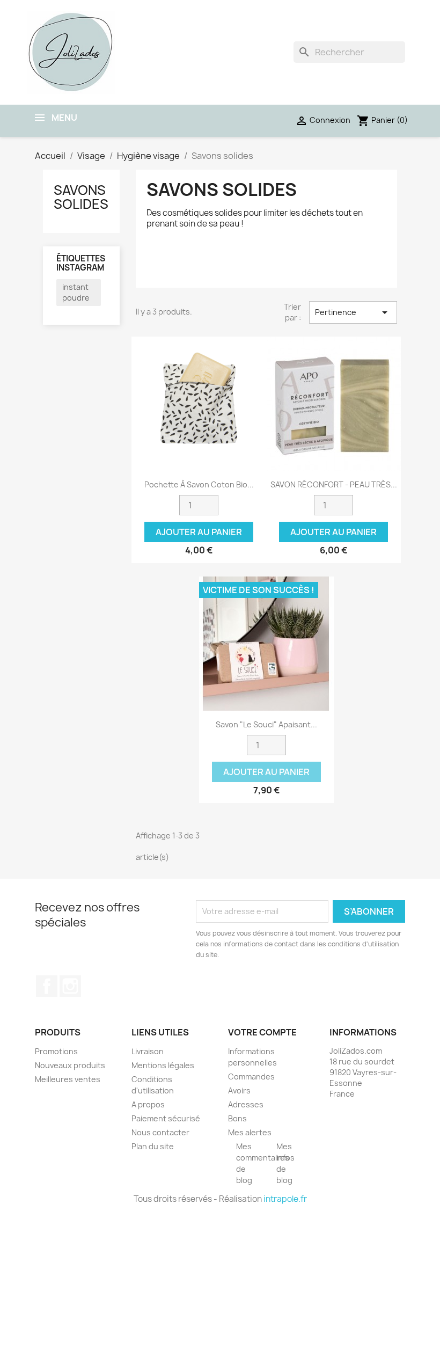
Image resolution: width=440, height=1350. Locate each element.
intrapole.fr (285, 1199)
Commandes (251, 1076)
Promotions (56, 1051)
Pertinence (353, 312)
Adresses (245, 1104)
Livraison (147, 1051)
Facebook (46, 986)
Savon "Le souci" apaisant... (266, 724)
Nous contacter (160, 1132)
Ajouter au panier (199, 532)
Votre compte (262, 1032)
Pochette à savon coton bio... (199, 484)
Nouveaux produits (70, 1065)
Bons (237, 1118)
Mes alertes (250, 1132)
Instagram (70, 986)
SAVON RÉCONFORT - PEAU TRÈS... (333, 484)
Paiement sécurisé (165, 1118)
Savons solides (81, 197)
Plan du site (152, 1146)
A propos (148, 1104)
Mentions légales (162, 1065)
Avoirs (239, 1090)
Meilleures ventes (67, 1079)
